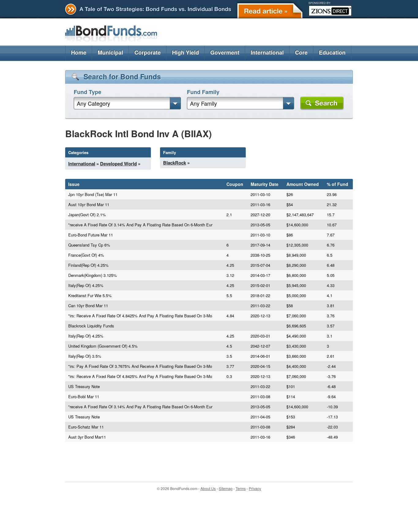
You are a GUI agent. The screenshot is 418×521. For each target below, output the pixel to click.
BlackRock (174, 162)
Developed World (118, 163)
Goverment (224, 52)
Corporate (147, 52)
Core (301, 52)
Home (78, 52)
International (267, 52)
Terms (241, 488)
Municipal (110, 52)
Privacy (255, 488)
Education (332, 52)
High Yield (185, 52)
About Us (208, 488)
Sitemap (226, 488)
